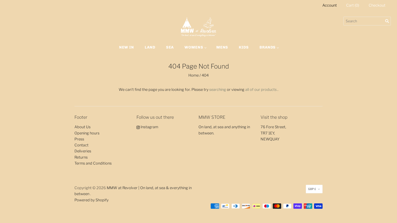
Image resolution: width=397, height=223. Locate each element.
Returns (81, 157)
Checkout (377, 5)
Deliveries (82, 151)
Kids (244, 47)
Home (193, 75)
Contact (81, 145)
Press (79, 139)
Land (150, 47)
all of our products (261, 89)
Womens (193, 47)
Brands (267, 47)
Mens (222, 47)
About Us (82, 127)
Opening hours (86, 133)
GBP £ (312, 189)
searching (217, 89)
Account (329, 5)
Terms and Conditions (93, 163)
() (352, 5)
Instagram (149, 127)
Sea (170, 47)
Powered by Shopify (91, 200)
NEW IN (126, 47)
